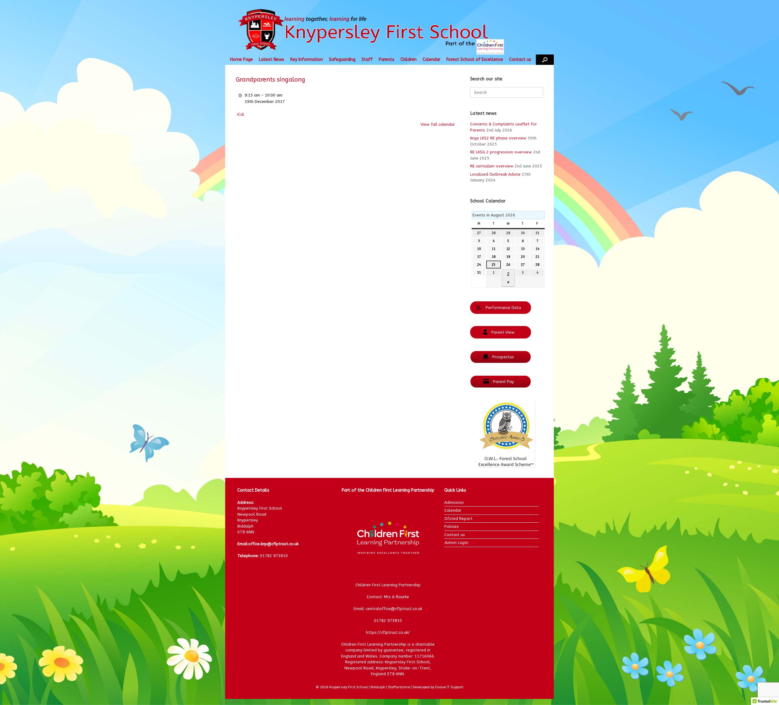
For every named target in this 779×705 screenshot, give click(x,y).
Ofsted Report (458, 518)
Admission (454, 502)
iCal (240, 114)
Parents (386, 59)
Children (408, 59)
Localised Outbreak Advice (495, 174)
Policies (451, 526)
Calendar (431, 59)
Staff (367, 59)
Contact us (520, 59)
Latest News (271, 59)
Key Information (306, 59)
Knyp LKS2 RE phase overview (498, 138)
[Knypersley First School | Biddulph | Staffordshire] (375, 30)
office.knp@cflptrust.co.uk (273, 544)
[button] (545, 59)
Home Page (241, 59)
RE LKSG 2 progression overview (501, 152)
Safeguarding (342, 59)
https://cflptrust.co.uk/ (388, 632)
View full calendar (438, 124)
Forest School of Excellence (474, 59)
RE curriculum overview (491, 166)
